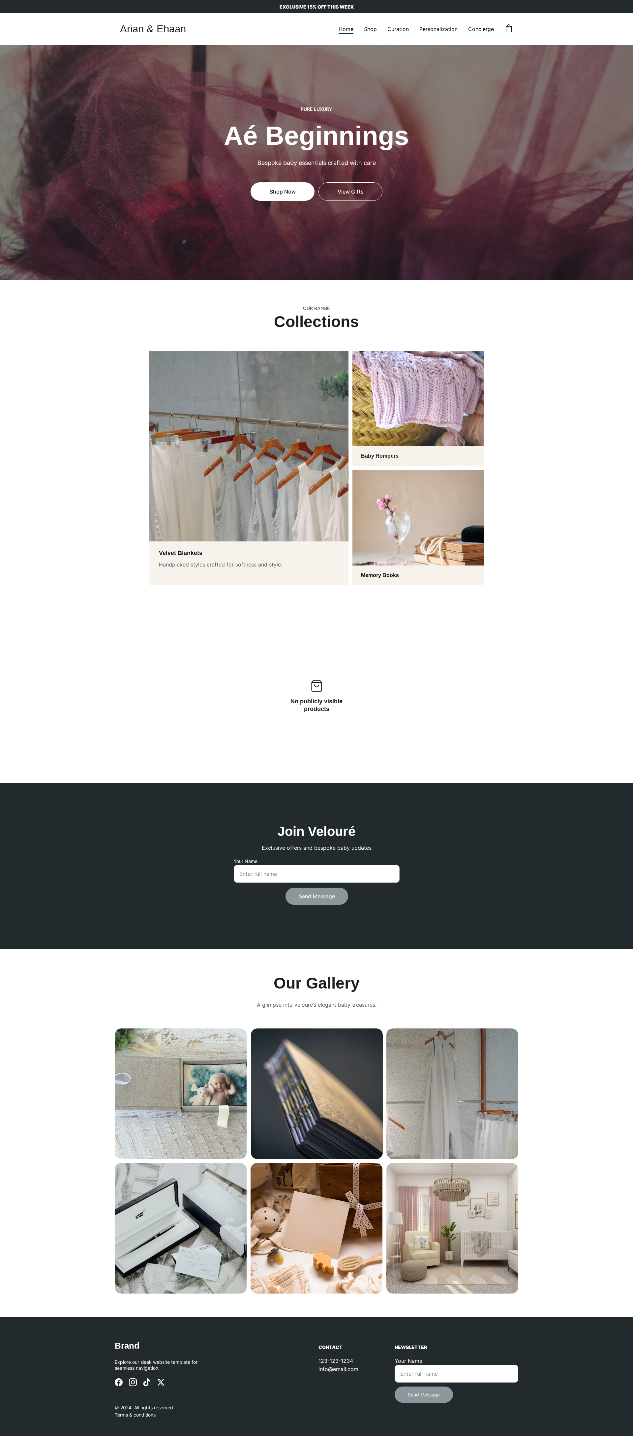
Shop (370, 29)
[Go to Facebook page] (119, 1382)
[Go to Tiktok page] (147, 1382)
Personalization (438, 29)
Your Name (245, 861)
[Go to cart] (508, 29)
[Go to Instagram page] (133, 1382)
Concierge (481, 29)
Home (346, 29)
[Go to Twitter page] (161, 1382)
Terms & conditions (135, 1415)
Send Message (317, 896)
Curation (398, 29)
